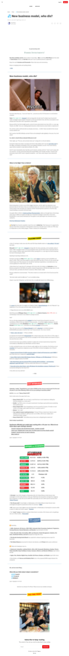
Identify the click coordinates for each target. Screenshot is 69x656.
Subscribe (45, 646)
